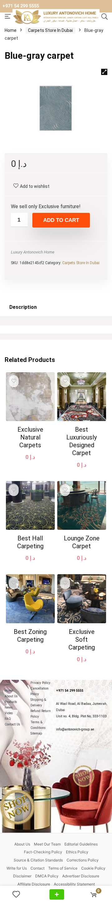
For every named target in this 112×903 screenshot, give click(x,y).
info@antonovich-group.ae (75, 729)
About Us (11, 696)
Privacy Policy (40, 683)
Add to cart (61, 220)
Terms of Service (62, 868)
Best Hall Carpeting (30, 542)
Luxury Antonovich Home (32, 252)
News (9, 707)
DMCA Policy (46, 876)
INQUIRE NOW (56, 894)
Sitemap (36, 733)
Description (23, 307)
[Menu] (8, 17)
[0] (93, 894)
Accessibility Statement (74, 884)
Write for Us (17, 868)
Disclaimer (22, 876)
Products (11, 702)
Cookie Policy (93, 868)
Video (9, 713)
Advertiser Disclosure (80, 876)
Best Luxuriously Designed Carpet (81, 441)
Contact (37, 868)
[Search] (104, 17)
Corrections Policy (83, 860)
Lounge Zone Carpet (82, 542)
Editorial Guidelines (81, 844)
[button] (104, 72)
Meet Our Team (47, 844)
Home (10, 30)
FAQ (8, 719)
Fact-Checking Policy (43, 852)
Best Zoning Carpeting (30, 635)
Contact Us (12, 724)
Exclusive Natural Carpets (30, 437)
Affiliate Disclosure (33, 884)
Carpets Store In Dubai (50, 30)
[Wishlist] (18, 894)
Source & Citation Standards (38, 860)
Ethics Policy (77, 852)
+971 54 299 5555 (20, 6)
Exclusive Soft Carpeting (81, 639)
